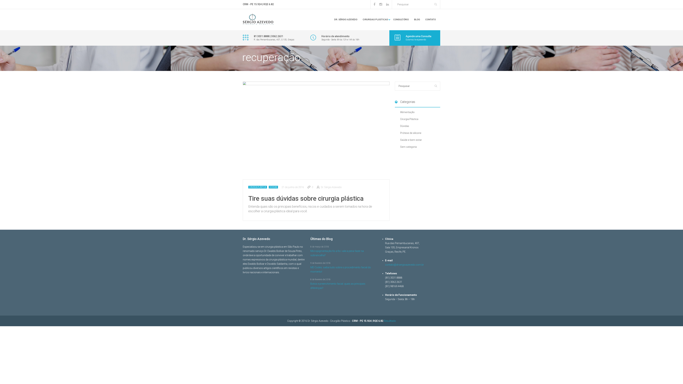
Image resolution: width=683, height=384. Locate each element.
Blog (417, 19)
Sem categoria (408, 146)
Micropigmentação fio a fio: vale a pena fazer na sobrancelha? (337, 253)
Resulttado (390, 320)
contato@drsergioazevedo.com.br (404, 264)
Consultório (401, 19)
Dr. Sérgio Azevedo (345, 19)
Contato (430, 19)
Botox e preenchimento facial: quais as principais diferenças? (337, 285)
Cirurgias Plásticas (375, 19)
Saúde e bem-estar (411, 139)
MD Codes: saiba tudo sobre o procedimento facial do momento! (340, 269)
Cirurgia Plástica (257, 187)
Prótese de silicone (410, 133)
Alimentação (407, 112)
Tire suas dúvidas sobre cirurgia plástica (306, 198)
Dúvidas (273, 187)
